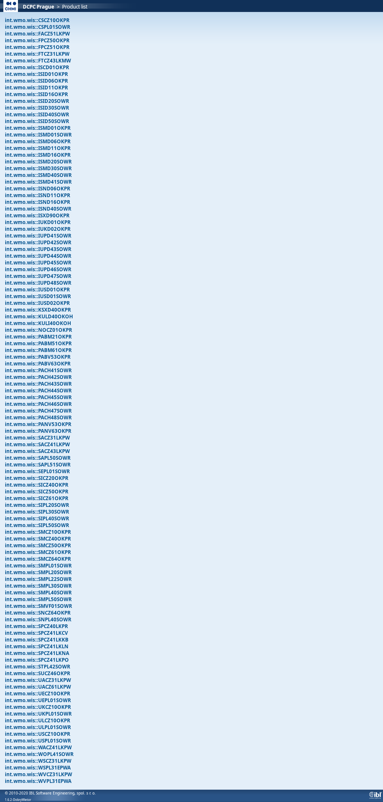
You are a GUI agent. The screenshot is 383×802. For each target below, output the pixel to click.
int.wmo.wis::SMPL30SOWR (38, 585)
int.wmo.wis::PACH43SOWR (38, 383)
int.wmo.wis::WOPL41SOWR (39, 754)
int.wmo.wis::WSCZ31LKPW (38, 760)
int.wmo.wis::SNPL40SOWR (38, 619)
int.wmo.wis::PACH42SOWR (38, 377)
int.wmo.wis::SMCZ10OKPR (38, 532)
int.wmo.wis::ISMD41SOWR (38, 181)
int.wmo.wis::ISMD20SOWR (38, 161)
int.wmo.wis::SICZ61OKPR (36, 498)
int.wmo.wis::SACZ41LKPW (37, 444)
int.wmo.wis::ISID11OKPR (36, 87)
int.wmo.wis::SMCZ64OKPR (38, 558)
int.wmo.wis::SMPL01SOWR (38, 565)
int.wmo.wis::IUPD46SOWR (38, 269)
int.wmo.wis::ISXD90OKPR (37, 215)
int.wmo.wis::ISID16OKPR (36, 94)
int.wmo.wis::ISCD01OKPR (37, 67)
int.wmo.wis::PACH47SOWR (38, 410)
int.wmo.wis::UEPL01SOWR (38, 700)
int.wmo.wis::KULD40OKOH (39, 316)
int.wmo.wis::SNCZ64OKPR (38, 612)
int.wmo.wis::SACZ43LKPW (37, 451)
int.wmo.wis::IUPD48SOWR (38, 282)
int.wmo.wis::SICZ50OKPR (36, 491)
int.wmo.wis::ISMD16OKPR (38, 154)
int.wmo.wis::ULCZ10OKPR (37, 720)
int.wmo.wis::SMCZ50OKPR (38, 545)
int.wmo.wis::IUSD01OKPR (37, 289)
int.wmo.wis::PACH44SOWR (38, 390)
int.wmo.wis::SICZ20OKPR (36, 478)
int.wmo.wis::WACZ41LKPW (38, 747)
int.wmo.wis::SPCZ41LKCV (36, 633)
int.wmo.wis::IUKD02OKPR (38, 229)
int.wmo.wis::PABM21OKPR (38, 336)
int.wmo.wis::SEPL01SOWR (37, 471)
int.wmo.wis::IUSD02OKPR (37, 303)
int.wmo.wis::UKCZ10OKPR (38, 707)
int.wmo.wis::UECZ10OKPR (37, 693)
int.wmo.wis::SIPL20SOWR (37, 505)
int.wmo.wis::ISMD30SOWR (38, 168)
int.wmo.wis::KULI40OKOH (38, 323)
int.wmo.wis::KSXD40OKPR (38, 309)
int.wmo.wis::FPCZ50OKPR (37, 40)
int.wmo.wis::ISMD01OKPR (38, 128)
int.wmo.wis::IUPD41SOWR (38, 235)
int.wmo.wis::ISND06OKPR (37, 188)
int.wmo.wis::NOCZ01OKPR (38, 330)
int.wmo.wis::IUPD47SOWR (38, 276)
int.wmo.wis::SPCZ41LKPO (37, 659)
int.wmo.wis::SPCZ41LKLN (36, 646)
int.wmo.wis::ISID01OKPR (36, 74)
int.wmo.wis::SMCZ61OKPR (38, 552)
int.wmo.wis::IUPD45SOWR (38, 262)
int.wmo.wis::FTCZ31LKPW (37, 53)
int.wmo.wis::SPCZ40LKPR (36, 626)
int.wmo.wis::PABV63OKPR (38, 363)
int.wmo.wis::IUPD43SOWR (38, 249)
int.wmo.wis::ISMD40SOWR (38, 175)
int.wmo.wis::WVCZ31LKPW (38, 774)
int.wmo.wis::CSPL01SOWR (37, 27)
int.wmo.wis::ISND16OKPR (37, 202)
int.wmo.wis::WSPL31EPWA (38, 767)
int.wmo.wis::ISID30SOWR (37, 107)
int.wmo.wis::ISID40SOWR (37, 114)
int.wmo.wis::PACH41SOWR (38, 370)
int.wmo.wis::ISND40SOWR (38, 208)
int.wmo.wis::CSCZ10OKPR (37, 20)
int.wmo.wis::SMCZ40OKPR (38, 538)
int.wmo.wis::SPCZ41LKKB (36, 639)
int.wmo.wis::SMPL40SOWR (38, 592)
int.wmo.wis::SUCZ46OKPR (37, 673)
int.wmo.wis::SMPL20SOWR (38, 572)
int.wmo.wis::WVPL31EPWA (38, 781)
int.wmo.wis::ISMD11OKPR (38, 148)
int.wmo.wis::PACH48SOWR (38, 417)
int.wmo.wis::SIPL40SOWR (37, 518)
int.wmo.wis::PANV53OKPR (38, 424)
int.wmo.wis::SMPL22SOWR (38, 579)
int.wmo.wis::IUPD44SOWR (38, 255)
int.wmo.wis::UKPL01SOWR (38, 713)
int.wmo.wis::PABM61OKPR (38, 350)
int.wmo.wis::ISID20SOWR (37, 101)
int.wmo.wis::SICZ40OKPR (36, 484)
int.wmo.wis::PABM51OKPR (38, 343)
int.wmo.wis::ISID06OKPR (36, 80)
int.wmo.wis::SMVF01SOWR (38, 606)
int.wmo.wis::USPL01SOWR (38, 740)
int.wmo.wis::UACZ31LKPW (38, 680)
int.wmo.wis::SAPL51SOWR (38, 464)
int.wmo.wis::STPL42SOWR (37, 666)
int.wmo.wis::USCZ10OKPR (37, 734)
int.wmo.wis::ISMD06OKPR (38, 141)
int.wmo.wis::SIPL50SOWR (37, 525)
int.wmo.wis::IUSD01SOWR (38, 296)
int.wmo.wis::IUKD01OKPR (38, 222)
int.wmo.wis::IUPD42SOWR (38, 242)
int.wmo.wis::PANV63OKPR (38, 431)
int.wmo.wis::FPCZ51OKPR (37, 47)
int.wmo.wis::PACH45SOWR (38, 397)
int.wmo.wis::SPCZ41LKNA (37, 653)
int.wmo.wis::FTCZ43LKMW (38, 60)
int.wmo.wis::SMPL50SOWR (38, 599)
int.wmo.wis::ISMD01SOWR (38, 134)
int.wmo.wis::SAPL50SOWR (38, 457)
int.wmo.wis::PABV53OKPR (38, 356)
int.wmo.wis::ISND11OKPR (37, 195)
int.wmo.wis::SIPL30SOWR (37, 511)
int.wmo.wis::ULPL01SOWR (38, 727)
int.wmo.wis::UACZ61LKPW (38, 686)
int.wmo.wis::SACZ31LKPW (37, 437)
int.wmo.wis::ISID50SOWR (37, 121)
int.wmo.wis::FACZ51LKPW (37, 33)
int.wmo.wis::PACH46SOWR (38, 404)
